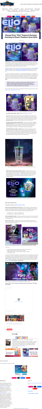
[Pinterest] (24, 338)
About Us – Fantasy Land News (25, 11)
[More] (27, 338)
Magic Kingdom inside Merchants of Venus (12, 89)
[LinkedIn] (17, 347)
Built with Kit (14, 334)
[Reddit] (19, 338)
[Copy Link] (21, 338)
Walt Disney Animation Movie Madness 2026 (14, 11)
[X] (17, 338)
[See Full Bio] (25, 345)
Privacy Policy (30, 391)
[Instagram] (25, 338)
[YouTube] (16, 347)
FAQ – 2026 (32, 11)
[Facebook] (16, 338)
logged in (6, 363)
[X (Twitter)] (13, 347)
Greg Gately (23, 42)
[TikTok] (15, 347)
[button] (21, 12)
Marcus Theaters (29, 113)
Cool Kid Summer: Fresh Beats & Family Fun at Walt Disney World (9, 353)
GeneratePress (26, 408)
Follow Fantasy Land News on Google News (21, 14)
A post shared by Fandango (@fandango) (18, 313)
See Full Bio (23, 345)
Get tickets (21, 175)
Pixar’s (8, 260)
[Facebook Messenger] (22, 338)
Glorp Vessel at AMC (20, 205)
